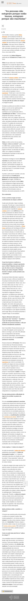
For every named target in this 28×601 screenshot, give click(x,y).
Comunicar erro (7, 591)
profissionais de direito (10, 416)
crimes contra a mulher (10, 526)
